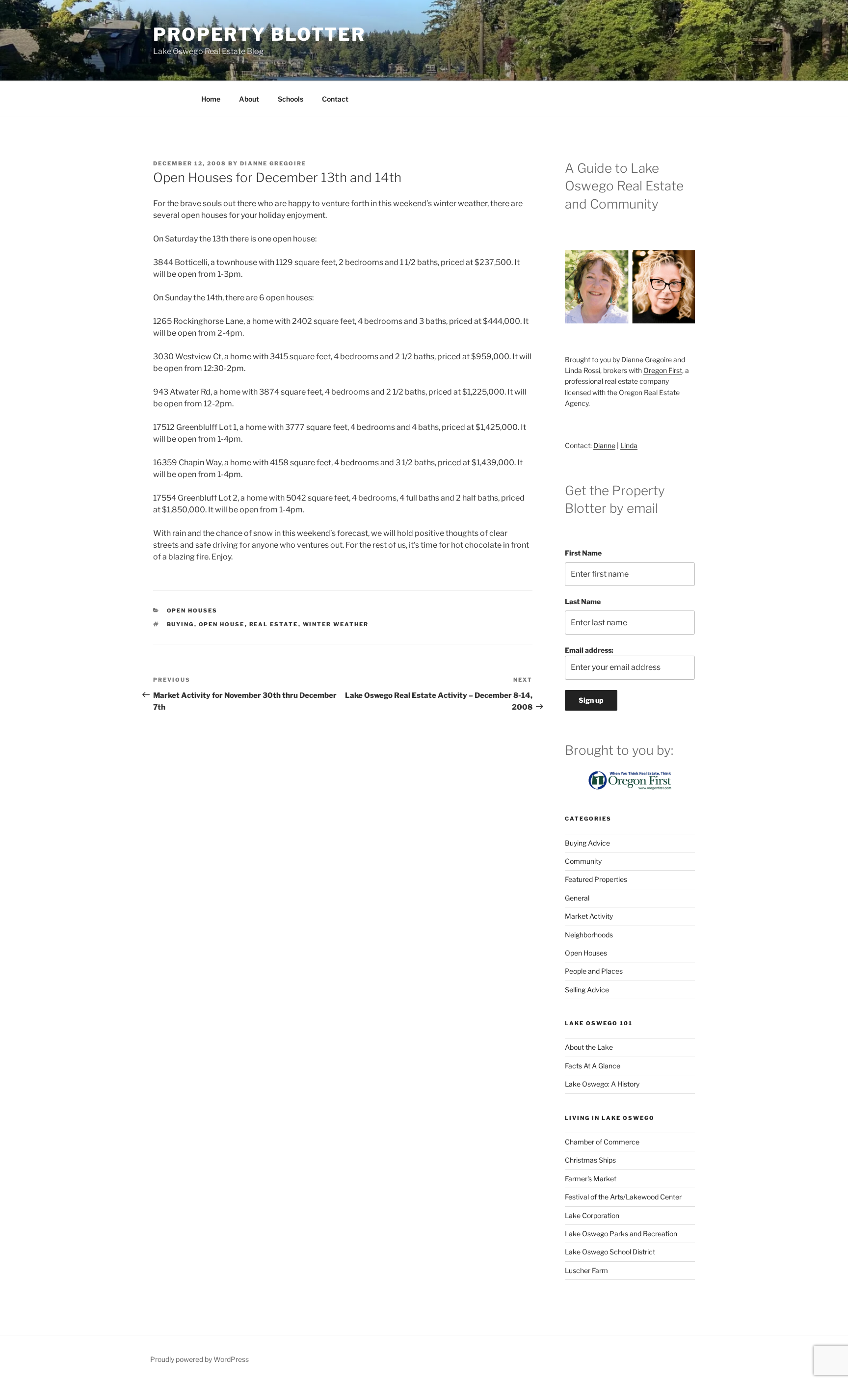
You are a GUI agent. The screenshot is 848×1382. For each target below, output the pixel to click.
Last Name (583, 601)
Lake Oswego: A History (602, 1084)
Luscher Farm (586, 1270)
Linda (628, 445)
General (577, 898)
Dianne (604, 445)
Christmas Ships (590, 1160)
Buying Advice (587, 843)
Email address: (589, 650)
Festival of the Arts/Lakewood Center (623, 1197)
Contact (335, 99)
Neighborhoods (589, 934)
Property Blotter (259, 34)
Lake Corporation (592, 1215)
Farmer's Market (590, 1178)
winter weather (336, 624)
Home (210, 99)
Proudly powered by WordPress (199, 1359)
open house (222, 624)
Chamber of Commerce (602, 1142)
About (249, 99)
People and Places (594, 971)
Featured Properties (596, 879)
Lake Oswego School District (610, 1252)
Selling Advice (587, 989)
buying (180, 624)
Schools (290, 99)
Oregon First (662, 370)
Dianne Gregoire (273, 163)
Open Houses (192, 610)
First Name (583, 553)
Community (583, 861)
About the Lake (589, 1047)
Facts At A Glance (592, 1066)
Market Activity (589, 916)
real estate (273, 624)
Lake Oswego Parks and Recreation (621, 1233)
